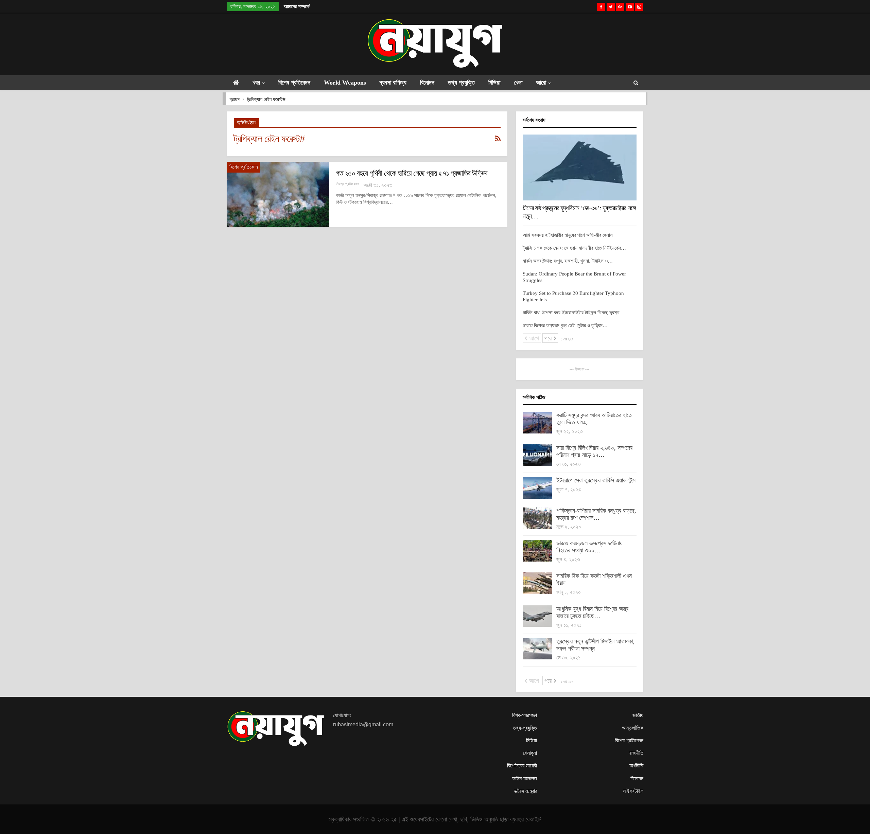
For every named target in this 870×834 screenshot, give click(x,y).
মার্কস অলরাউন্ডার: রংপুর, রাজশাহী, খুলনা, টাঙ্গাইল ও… (568, 261)
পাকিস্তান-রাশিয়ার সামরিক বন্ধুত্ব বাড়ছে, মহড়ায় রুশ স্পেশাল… (596, 514)
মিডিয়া (494, 82)
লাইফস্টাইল (633, 791)
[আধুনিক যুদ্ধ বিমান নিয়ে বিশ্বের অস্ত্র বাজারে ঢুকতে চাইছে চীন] (537, 616)
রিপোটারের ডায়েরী (522, 765)
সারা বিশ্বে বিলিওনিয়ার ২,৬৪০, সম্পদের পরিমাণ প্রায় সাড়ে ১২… (594, 451)
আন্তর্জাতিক (632, 728)
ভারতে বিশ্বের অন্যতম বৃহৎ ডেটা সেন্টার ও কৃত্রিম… (565, 325)
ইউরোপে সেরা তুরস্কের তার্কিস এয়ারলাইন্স (596, 480)
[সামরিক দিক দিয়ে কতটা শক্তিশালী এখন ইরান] (537, 583)
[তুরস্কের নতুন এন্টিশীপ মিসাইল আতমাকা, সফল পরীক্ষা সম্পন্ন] (537, 649)
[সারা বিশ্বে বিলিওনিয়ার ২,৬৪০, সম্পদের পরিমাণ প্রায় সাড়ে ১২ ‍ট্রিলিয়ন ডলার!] (537, 455)
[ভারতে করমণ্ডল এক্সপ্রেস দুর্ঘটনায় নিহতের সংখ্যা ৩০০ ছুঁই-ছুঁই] (537, 551)
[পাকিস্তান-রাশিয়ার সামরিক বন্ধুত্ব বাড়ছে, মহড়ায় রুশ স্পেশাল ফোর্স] (537, 518)
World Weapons (345, 82)
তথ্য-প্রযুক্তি (525, 728)
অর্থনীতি (636, 765)
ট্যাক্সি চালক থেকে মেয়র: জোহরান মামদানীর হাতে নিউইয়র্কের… (574, 248)
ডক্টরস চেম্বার (525, 791)
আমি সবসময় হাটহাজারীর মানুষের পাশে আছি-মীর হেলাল (568, 235)
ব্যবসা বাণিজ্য (393, 82)
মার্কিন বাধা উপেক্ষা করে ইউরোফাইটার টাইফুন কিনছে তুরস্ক (571, 312)
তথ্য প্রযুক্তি (461, 82)
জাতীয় (637, 715)
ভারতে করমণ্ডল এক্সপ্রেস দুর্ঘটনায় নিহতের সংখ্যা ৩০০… (589, 547)
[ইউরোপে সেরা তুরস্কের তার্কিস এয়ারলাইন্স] (537, 488)
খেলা (518, 82)
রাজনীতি (636, 753)
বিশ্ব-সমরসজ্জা (524, 715)
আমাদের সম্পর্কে (297, 6)
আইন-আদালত (524, 778)
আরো (541, 82)
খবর (256, 82)
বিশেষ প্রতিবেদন (294, 82)
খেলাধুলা (530, 753)
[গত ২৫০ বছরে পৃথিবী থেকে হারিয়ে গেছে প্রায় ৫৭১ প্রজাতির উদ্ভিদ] (278, 194)
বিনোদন (427, 82)
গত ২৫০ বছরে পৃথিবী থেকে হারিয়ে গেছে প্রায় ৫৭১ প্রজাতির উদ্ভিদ (411, 173)
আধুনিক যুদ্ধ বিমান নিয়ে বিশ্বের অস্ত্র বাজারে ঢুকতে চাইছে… (592, 612)
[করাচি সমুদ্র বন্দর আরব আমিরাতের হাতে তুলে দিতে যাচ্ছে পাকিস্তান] (537, 422)
